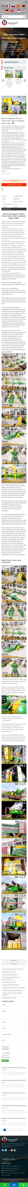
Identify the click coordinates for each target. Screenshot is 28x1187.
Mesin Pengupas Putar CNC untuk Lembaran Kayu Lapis (11, 978)
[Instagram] (14, 1150)
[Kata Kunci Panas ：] (25, 16)
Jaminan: (5, 206)
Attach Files (6, 1049)
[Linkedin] (6, 1150)
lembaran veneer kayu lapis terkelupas (12, 990)
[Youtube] (11, 1150)
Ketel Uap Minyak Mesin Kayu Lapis (9, 81)
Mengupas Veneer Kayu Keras (10, 974)
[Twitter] (9, 1150)
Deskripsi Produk (7, 209)
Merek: (4, 198)
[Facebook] (3, 1150)
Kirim (5, 1060)
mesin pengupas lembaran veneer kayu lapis (14, 987)
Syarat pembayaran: (8, 204)
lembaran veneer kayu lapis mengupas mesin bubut (12, 994)
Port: (4, 201)
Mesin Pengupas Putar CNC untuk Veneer (13, 969)
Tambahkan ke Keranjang (14, 184)
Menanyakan (14, 180)
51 (20, 1129)
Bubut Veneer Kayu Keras (9, 971)
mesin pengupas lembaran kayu (10, 984)
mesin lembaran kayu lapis (9, 982)
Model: (4, 196)
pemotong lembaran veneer (9, 997)
